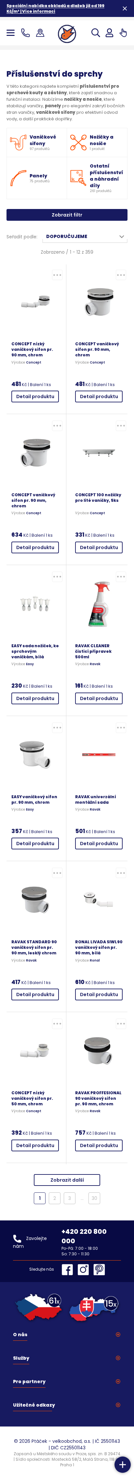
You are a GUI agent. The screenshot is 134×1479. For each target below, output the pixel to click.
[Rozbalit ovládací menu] (122, 1465)
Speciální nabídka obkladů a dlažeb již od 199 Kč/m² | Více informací (55, 8)
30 (94, 1198)
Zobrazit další (67, 1180)
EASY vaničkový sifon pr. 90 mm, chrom (34, 799)
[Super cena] (57, 275)
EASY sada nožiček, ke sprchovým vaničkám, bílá (35, 651)
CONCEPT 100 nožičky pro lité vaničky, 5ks (98, 497)
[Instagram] (84, 1270)
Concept (33, 362)
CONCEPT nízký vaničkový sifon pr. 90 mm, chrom (32, 349)
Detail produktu (35, 396)
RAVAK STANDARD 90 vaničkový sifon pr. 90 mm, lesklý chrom (34, 947)
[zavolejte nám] (27, 32)
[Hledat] (95, 33)
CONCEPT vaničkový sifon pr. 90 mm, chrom (97, 349)
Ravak (95, 664)
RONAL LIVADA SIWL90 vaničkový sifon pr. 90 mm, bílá (99, 947)
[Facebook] (68, 1270)
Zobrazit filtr (67, 215)
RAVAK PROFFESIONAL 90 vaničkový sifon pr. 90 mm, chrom (98, 1098)
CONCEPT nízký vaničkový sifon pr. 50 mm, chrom (32, 1098)
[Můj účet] (109, 33)
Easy (30, 664)
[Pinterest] (99, 1270)
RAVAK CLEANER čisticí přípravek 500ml (93, 651)
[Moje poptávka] (123, 33)
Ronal (95, 960)
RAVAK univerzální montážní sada (95, 799)
